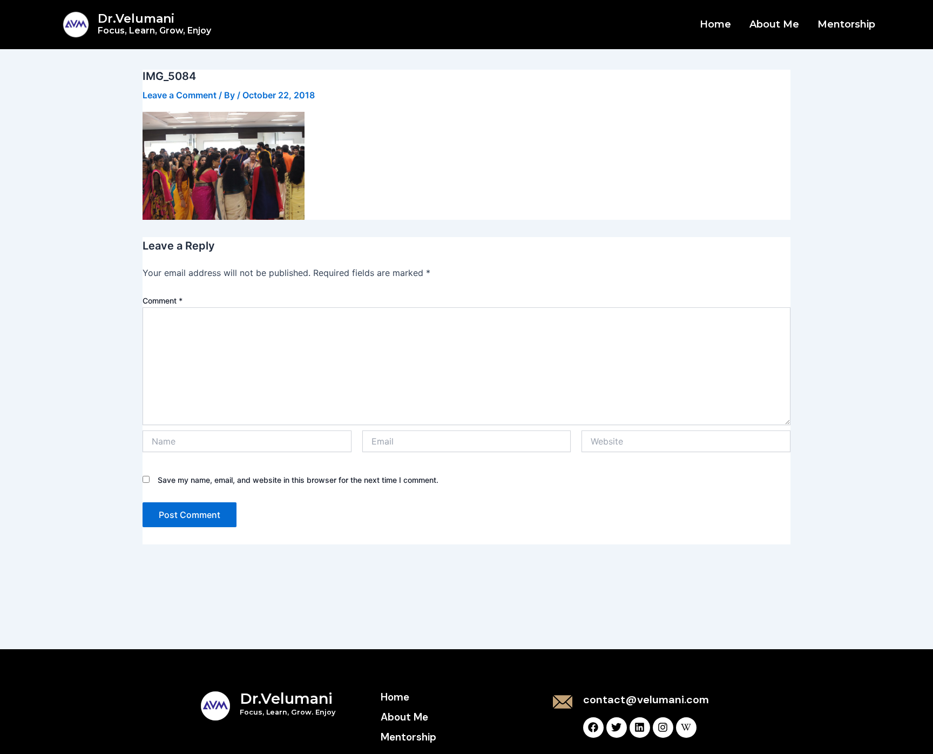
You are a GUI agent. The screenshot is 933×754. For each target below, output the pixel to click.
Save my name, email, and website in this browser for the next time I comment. (298, 479)
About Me (774, 24)
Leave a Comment (180, 95)
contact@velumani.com (646, 699)
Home (715, 24)
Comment (162, 300)
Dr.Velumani (154, 23)
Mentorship (846, 24)
